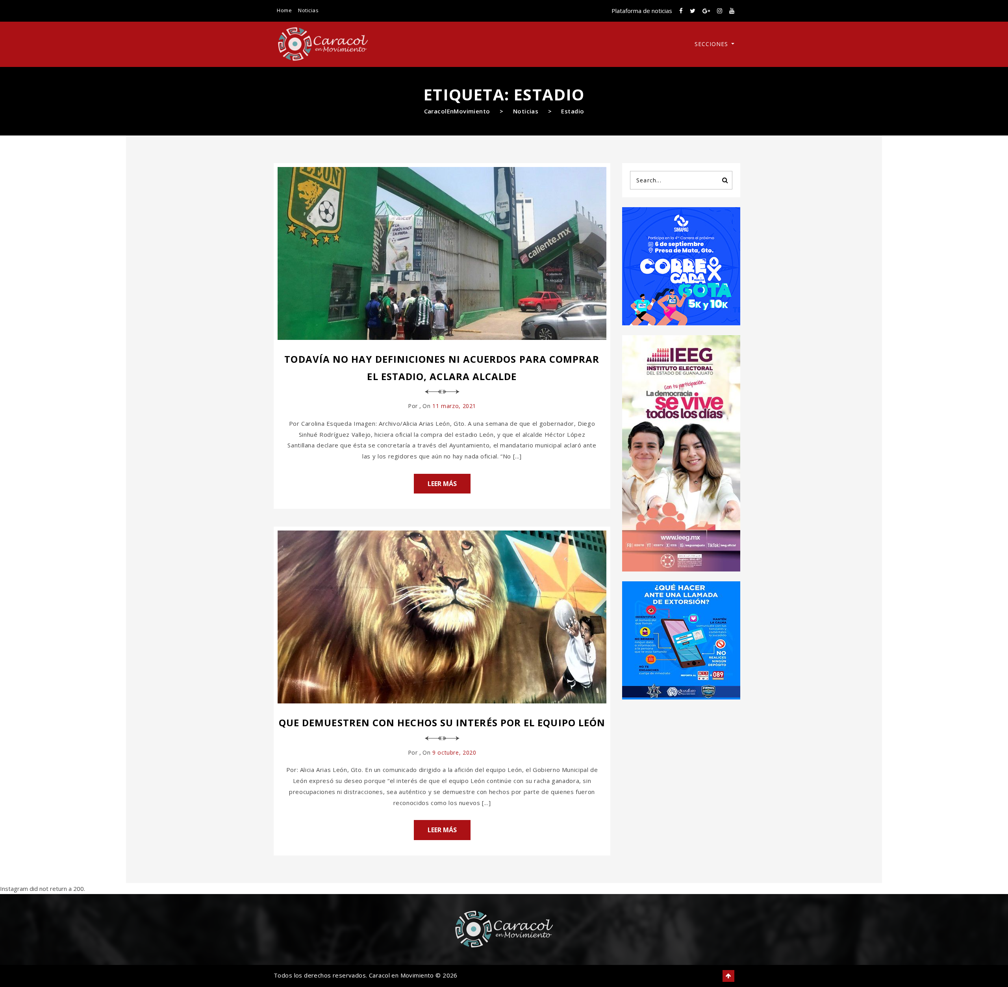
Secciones (712, 44)
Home (284, 10)
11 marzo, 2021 (454, 406)
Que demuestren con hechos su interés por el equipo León (442, 722)
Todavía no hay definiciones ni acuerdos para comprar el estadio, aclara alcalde (441, 367)
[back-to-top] (728, 976)
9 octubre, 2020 (454, 752)
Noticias (308, 10)
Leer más (442, 483)
